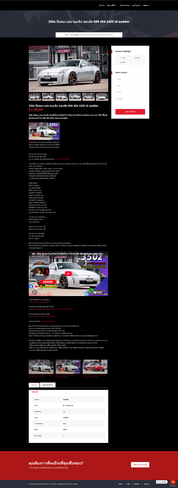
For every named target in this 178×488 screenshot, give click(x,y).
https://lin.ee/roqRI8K (62, 159)
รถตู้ (128, 484)
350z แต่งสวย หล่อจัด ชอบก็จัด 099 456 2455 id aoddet (67, 376)
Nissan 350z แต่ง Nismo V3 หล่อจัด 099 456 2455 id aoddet (94, 376)
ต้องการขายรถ (125, 5)
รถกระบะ (146, 484)
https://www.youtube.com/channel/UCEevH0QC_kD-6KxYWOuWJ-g (51, 309)
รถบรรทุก (136, 484)
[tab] (34, 385)
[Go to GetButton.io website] (173, 486)
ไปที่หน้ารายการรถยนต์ (140, 465)
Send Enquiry (130, 112)
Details (34, 385)
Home (67, 35)
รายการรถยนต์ (74, 35)
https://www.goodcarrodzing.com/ (40, 302)
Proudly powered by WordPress (39, 484)
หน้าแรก (101, 5)
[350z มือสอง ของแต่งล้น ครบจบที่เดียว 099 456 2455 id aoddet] (41, 367)
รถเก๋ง (64, 429)
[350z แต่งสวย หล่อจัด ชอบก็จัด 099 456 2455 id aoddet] (68, 367)
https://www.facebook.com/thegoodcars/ (42, 316)
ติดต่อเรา (146, 5)
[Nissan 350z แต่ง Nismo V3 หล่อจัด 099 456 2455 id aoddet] (95, 367)
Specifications (48, 385)
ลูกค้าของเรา (136, 5)
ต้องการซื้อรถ (111, 5)
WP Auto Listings (71, 484)
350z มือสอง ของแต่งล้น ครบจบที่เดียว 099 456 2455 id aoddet (41, 376)
